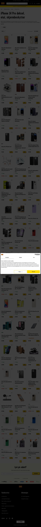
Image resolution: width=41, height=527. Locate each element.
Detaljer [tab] (20, 257)
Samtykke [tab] (7, 257)
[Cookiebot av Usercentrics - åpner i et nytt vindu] (35, 254)
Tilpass (19, 271)
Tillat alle (33, 271)
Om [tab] (33, 257)
